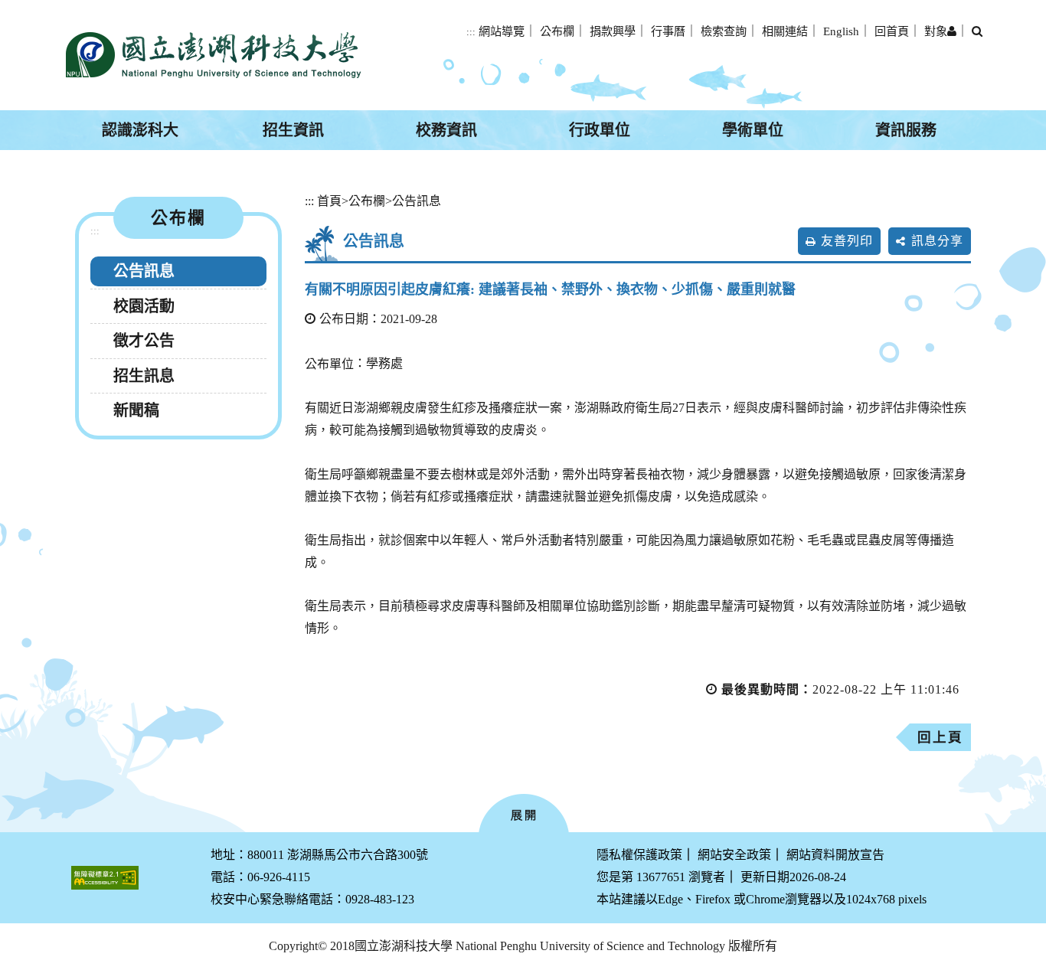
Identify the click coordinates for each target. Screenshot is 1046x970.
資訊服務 (905, 130)
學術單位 (752, 130)
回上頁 (940, 737)
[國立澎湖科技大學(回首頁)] (213, 55)
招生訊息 (144, 375)
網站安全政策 (734, 854)
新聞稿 (136, 410)
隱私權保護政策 (639, 854)
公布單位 (329, 364)
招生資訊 (293, 130)
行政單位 (599, 130)
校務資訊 (446, 130)
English (841, 31)
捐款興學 (613, 31)
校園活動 (144, 306)
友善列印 (847, 240)
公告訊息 (144, 271)
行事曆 (668, 31)
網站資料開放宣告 (835, 854)
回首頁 (891, 31)
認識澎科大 (140, 130)
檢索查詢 (724, 31)
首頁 (329, 200)
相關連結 (785, 31)
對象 (935, 31)
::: (471, 32)
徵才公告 (144, 340)
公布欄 (557, 31)
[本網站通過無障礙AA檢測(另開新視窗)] (105, 878)
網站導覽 (502, 31)
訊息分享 (937, 240)
